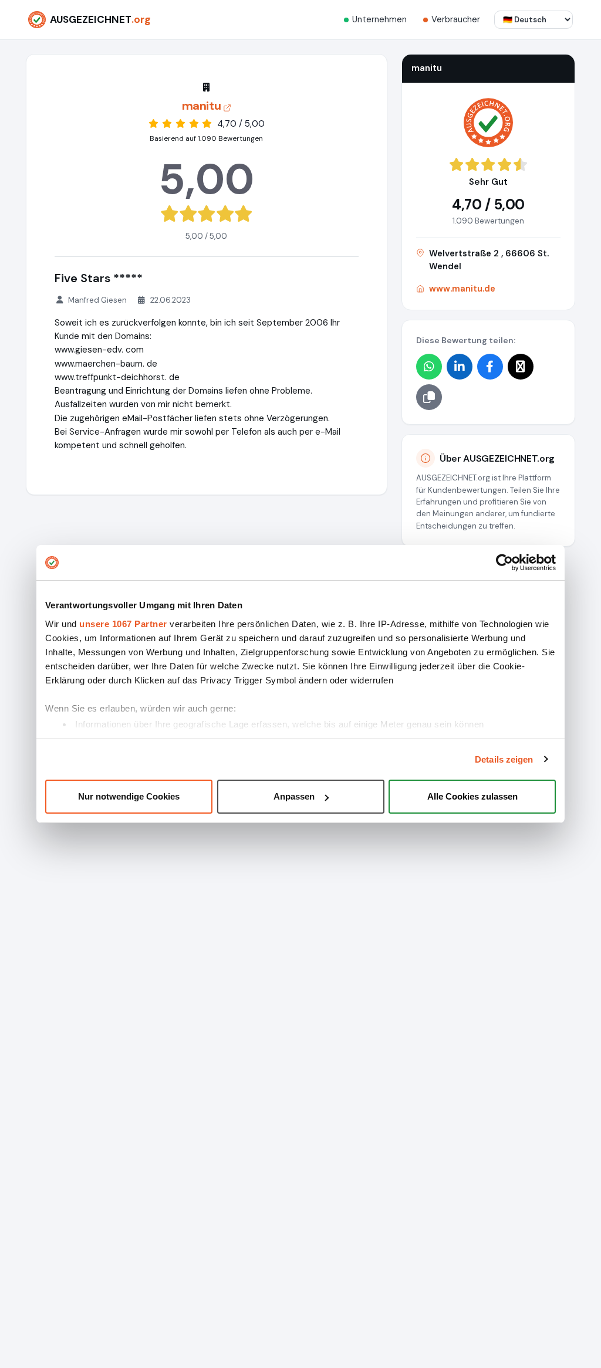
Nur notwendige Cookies (129, 796)
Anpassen (294, 796)
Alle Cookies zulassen (472, 796)
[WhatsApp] (429, 367)
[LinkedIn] (459, 367)
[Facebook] (490, 367)
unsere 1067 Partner (123, 624)
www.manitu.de (462, 288)
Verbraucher (455, 19)
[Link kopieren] (429, 397)
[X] (521, 367)
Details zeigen (504, 759)
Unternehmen (379, 19)
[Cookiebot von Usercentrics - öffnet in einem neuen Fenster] (504, 562)
